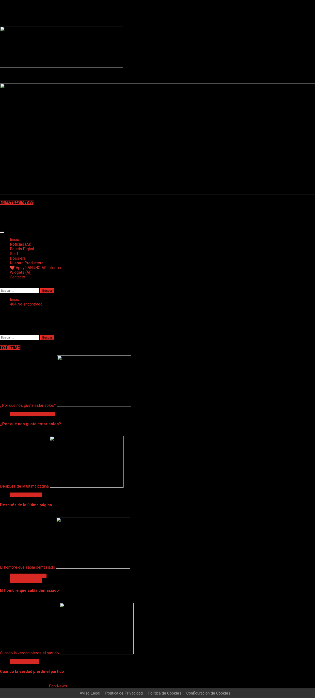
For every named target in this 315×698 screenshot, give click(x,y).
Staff (14, 253)
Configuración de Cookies (208, 693)
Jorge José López (26, 580)
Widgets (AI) (21, 272)
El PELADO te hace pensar (32, 414)
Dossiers (18, 258)
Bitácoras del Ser (24, 661)
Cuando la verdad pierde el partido (29, 653)
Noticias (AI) (20, 244)
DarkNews (58, 686)
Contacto (17, 277)
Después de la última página (24, 486)
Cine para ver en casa (28, 576)
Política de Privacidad (124, 693)
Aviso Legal (90, 693)
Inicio (14, 239)
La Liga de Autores (26, 495)
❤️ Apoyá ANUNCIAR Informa (35, 267)
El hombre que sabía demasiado (27, 567)
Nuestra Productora (26, 263)
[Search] (1, 285)
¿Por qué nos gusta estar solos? (28, 405)
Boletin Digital (22, 249)
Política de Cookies (164, 693)
